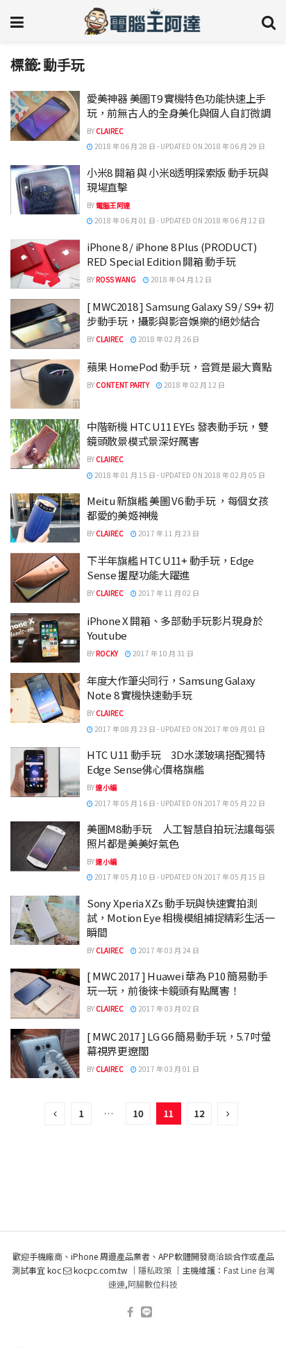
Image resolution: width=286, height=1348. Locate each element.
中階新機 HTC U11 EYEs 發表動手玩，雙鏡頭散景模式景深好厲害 (178, 433)
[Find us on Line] (146, 1312)
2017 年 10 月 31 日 (162, 653)
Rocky (107, 653)
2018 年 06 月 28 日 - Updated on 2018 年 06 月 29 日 (179, 146)
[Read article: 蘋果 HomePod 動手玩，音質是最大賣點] (45, 384)
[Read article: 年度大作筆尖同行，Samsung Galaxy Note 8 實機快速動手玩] (45, 698)
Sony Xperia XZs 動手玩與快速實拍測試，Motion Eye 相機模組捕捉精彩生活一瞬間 (181, 917)
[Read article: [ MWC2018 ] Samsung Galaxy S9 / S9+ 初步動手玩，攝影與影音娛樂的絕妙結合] (45, 324)
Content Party (122, 384)
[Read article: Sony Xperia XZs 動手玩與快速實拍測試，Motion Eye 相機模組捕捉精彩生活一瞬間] (45, 921)
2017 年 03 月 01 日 (168, 1069)
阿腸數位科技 (153, 1284)
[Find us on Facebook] (130, 1312)
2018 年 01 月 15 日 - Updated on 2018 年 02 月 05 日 (179, 475)
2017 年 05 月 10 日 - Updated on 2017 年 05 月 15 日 (179, 876)
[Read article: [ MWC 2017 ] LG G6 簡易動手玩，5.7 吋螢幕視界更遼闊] (45, 1054)
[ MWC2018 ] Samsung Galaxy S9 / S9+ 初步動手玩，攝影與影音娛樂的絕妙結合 (180, 313)
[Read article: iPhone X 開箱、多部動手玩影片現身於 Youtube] (45, 638)
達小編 (106, 787)
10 (138, 1113)
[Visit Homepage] (143, 21)
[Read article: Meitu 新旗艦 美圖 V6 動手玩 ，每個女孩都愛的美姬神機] (45, 518)
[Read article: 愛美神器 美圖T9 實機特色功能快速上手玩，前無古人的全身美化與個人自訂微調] (45, 116)
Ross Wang (116, 279)
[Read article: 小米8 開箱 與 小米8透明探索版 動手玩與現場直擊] (45, 190)
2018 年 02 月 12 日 (193, 384)
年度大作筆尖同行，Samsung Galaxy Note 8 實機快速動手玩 (171, 687)
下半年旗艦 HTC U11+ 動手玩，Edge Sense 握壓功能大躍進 (170, 567)
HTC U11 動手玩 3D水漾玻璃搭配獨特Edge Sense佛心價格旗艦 (176, 761)
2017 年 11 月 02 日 (168, 593)
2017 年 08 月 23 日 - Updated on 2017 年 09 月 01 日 (179, 729)
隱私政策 (154, 1270)
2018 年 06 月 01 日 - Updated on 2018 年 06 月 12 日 (179, 220)
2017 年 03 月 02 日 (168, 1008)
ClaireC (110, 131)
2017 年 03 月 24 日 (168, 950)
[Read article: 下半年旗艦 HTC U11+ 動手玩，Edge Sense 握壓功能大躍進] (45, 578)
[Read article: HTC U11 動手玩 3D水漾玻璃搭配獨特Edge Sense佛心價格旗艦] (45, 772)
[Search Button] (269, 21)
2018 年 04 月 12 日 (180, 279)
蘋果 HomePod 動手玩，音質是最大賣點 (179, 366)
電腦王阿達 (113, 205)
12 (199, 1113)
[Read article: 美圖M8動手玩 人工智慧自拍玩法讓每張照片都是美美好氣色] (45, 846)
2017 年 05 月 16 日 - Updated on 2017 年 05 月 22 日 (179, 803)
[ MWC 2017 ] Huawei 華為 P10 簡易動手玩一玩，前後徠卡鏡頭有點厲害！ (177, 983)
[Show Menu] (17, 21)
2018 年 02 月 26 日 (168, 339)
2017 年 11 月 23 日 (168, 533)
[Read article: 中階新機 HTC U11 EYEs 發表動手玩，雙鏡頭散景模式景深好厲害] (45, 444)
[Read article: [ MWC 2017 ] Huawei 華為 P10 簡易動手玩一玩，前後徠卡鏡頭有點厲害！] (45, 993)
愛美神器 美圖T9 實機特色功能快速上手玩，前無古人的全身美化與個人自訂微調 (179, 105)
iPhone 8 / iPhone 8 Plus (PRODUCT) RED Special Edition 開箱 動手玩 (172, 253)
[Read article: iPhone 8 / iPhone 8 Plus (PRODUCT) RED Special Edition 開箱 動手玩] (45, 264)
